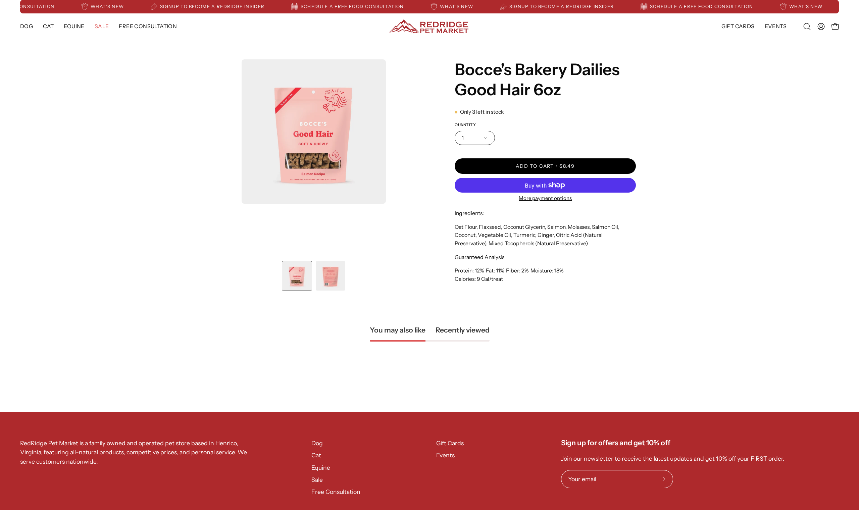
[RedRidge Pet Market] (429, 26)
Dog (317, 443)
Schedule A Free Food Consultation (359, 6)
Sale (317, 479)
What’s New (114, 6)
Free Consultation (335, 491)
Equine (320, 467)
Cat (316, 455)
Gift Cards (450, 443)
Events (445, 455)
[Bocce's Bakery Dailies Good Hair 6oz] (297, 276)
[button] (74, 26)
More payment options (545, 198)
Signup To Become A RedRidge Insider (219, 6)
